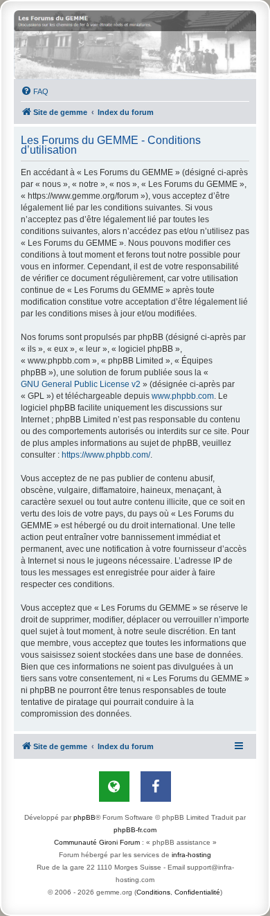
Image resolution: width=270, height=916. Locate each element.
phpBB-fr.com (135, 830)
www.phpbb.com (183, 396)
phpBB (84, 817)
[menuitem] (34, 91)
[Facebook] (156, 786)
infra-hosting (191, 855)
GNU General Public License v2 (81, 384)
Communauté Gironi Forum (97, 842)
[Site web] (114, 786)
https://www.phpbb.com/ (106, 455)
